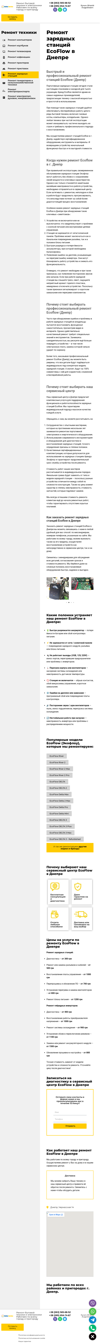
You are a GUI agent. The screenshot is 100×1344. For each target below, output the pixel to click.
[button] (49, 588)
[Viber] (55, 10)
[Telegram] (65, 10)
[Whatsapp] (60, 10)
